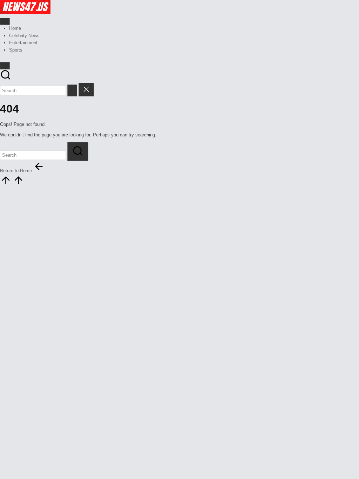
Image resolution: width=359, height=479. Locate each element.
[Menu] (5, 21)
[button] (72, 90)
